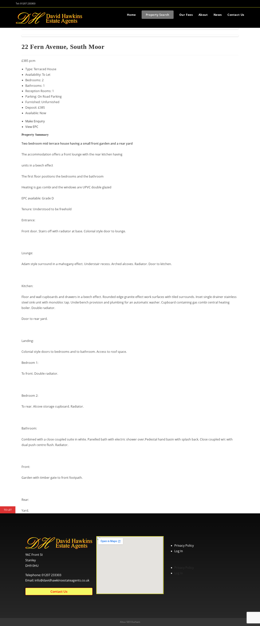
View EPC (31, 127)
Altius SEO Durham (130, 622)
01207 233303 (27, 3)
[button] (59, 591)
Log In (178, 551)
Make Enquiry (35, 121)
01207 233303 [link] (51, 575)
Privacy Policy (184, 545)
